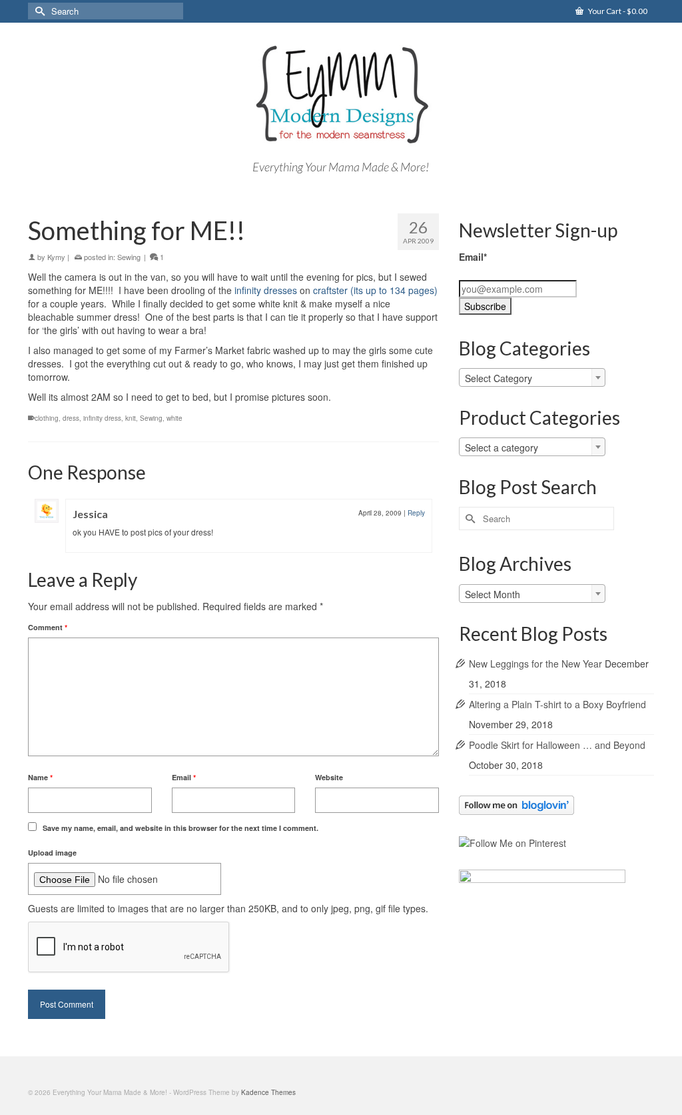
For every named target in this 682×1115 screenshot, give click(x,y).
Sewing (129, 256)
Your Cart (617, 11)
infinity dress (102, 418)
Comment (47, 627)
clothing (47, 418)
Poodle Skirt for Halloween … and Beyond (557, 745)
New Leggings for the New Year (535, 663)
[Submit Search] (38, 11)
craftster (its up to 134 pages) (375, 290)
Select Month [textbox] (492, 594)
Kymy (56, 256)
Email (184, 777)
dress (71, 418)
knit (130, 418)
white (174, 418)
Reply (416, 512)
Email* (473, 256)
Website (329, 777)
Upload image (52, 853)
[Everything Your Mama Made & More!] (340, 94)
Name (40, 777)
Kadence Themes (268, 1092)
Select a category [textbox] (501, 447)
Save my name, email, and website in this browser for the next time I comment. (180, 828)
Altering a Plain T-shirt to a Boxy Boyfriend (557, 704)
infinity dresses (265, 290)
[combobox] (532, 377)
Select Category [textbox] (498, 378)
